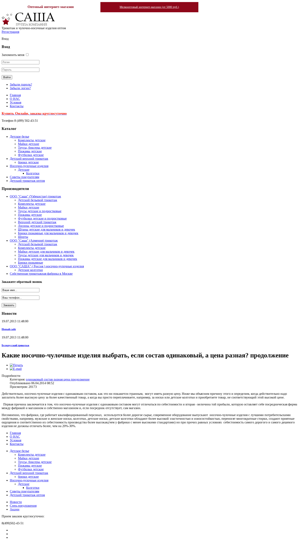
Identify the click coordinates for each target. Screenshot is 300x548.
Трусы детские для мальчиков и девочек (46, 255)
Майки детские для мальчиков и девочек (46, 251)
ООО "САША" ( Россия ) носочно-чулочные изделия (47, 266)
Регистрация (10, 31)
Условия (15, 102)
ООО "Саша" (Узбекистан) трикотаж (35, 196)
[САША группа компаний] (28, 24)
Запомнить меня (13, 55)
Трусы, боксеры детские (35, 147)
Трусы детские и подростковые (39, 211)
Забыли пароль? (21, 84)
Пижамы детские (30, 151)
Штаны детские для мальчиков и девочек (46, 229)
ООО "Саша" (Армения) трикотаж (34, 240)
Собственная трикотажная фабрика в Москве (41, 273)
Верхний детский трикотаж (37, 222)
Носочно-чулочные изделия (29, 166)
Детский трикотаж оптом (27, 180)
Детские (23, 169)
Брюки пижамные (30, 262)
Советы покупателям (24, 177)
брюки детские (28, 162)
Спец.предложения (23, 505)
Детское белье (19, 136)
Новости (16, 502)
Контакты (16, 106)
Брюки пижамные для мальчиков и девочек (48, 233)
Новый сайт (9, 329)
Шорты (23, 237)
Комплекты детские (32, 140)
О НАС (15, 98)
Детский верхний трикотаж (29, 158)
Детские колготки (30, 270)
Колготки (32, 173)
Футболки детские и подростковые (42, 218)
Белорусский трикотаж (15, 345)
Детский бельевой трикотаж (37, 200)
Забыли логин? (20, 88)
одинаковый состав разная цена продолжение (58, 379)
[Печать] (16, 365)
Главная (15, 95)
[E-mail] (16, 369)
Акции (14, 509)
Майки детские (28, 144)
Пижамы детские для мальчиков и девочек (47, 259)
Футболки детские (31, 155)
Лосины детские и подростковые (41, 226)
